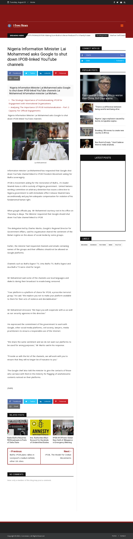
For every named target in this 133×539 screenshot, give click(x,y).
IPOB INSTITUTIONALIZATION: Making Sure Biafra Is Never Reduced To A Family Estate (43, 35)
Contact (123, 536)
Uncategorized (89, 35)
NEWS (110, 245)
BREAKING (84, 245)
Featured (102, 245)
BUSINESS (93, 245)
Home (32, 2)
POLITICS (118, 245)
